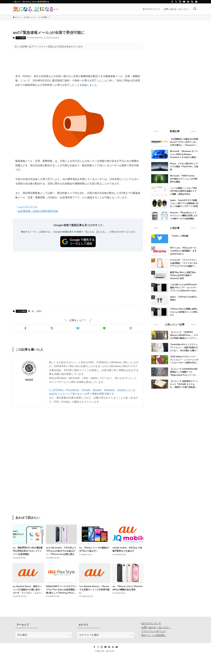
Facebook (73, 390)
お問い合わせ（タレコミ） (156, 627)
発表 (84, 85)
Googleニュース (126, 390)
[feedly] (188, 1)
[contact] (196, 1)
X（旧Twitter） (57, 390)
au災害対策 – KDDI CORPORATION (38, 211)
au (33, 311)
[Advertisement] (78, 62)
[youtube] (184, 1)
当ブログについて (151, 623)
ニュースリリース (28, 206)
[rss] (192, 1)
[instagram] (180, 1)
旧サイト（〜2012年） (154, 635)
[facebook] (172, 1)
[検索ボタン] (194, 9)
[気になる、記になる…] (35, 9)
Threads (85, 390)
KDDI (39, 311)
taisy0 (29, 379)
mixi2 (52, 393)
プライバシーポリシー (153, 631)
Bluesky (97, 390)
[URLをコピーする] (130, 328)
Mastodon (109, 390)
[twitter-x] (176, 1)
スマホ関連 (20, 38)
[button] (25, 328)
